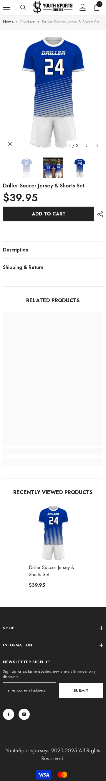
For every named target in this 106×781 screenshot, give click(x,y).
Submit (81, 690)
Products (27, 22)
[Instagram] (24, 714)
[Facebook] (8, 714)
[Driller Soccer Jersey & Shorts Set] (53, 533)
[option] (53, 92)
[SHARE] (98, 214)
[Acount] (83, 7)
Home (8, 22)
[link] (53, 451)
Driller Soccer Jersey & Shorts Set (51, 571)
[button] (86, 145)
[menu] (6, 7)
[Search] (23, 7)
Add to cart (49, 213)
